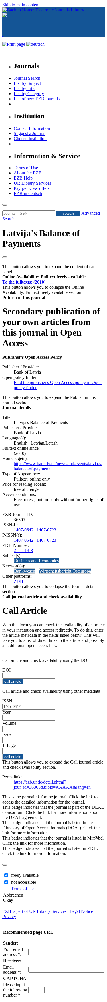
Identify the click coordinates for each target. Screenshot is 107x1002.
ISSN (7, 700)
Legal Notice (81, 911)
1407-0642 (23, 529)
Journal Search (27, 78)
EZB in (28, 193)
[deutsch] (35, 44)
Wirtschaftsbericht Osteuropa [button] (65, 571)
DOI (6, 670)
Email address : (12, 970)
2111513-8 (23, 550)
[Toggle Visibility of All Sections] (4, 257)
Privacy (9, 916)
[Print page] (14, 44)
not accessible (23, 882)
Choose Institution (30, 138)
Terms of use (22, 888)
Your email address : (13, 952)
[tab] (53, 277)
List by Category (29, 93)
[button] (44, 276)
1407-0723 (46, 529)
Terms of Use (26, 167)
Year (6, 712)
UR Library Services (32, 183)
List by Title (24, 88)
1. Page (9, 745)
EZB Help (23, 178)
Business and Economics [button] (36, 560)
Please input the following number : (15, 989)
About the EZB (28, 172)
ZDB (18, 581)
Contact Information (32, 128)
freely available (25, 875)
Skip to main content (20, 4)
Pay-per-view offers (31, 188)
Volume (9, 723)
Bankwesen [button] (24, 571)
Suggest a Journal (29, 133)
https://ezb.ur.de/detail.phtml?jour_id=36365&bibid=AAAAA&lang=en (52, 785)
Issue (6, 734)
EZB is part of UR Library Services (34, 911)
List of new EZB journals (37, 98)
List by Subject (27, 83)
